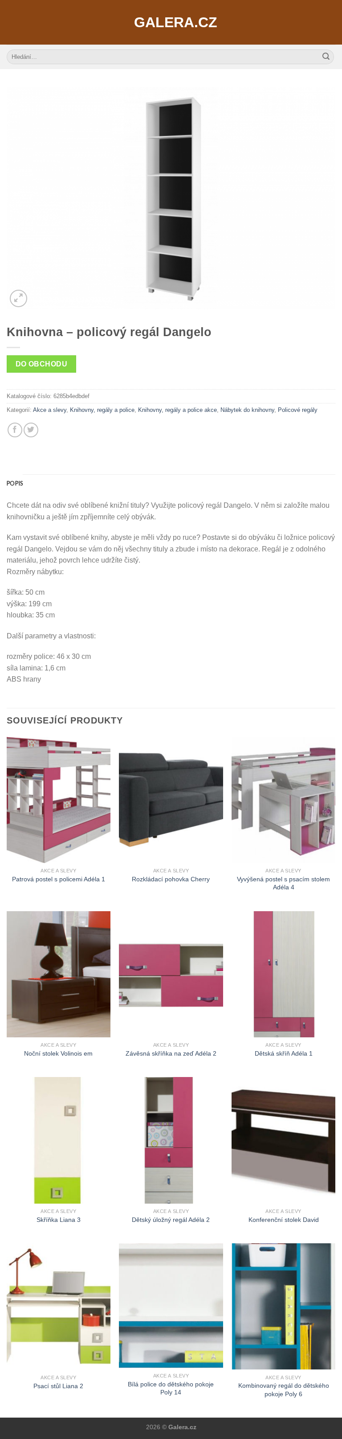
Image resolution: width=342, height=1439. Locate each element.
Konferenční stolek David (283, 1219)
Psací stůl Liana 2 (58, 1386)
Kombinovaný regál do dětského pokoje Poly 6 (283, 1390)
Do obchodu (42, 364)
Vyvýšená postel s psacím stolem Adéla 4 (283, 883)
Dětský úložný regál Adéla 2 (171, 1219)
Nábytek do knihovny (247, 410)
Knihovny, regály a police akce (177, 410)
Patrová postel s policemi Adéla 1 (58, 879)
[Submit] (326, 57)
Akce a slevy (49, 410)
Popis (15, 483)
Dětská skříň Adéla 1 (284, 1053)
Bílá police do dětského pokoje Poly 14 (171, 1388)
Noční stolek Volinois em (58, 1053)
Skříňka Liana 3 (59, 1219)
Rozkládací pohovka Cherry (171, 879)
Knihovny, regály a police (102, 410)
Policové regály (298, 410)
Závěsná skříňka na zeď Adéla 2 (171, 1053)
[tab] (15, 483)
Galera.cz (171, 22)
